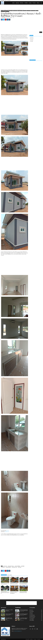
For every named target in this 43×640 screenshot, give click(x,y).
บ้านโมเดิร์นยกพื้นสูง (15, 10)
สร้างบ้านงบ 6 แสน (3, 11)
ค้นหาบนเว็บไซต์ (2, 0)
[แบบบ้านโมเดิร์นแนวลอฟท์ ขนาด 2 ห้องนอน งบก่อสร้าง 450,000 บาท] (17, 619)
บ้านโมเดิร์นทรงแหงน (11, 10)
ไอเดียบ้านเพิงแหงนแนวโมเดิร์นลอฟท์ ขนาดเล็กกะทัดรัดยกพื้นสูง (5, 592)
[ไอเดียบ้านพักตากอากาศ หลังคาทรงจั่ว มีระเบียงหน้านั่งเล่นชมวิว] (14, 580)
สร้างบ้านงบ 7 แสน (7, 11)
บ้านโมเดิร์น (26, 2)
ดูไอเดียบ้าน (31, 639)
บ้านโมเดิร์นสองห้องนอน (20, 10)
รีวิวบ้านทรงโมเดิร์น (28, 10)
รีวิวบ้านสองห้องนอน (33, 10)
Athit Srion (7, 530)
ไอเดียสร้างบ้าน (7, 531)
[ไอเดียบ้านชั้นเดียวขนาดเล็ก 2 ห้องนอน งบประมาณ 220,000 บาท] (17, 615)
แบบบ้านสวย (17, 2)
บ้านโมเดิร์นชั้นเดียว (6, 10)
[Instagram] (32, 629)
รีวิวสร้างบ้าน (21, 2)
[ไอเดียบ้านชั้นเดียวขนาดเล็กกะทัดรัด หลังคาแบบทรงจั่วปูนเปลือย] (3, 619)
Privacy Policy (8, 0)
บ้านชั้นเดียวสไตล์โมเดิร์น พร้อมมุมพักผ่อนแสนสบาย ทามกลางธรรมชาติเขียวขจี (14, 592)
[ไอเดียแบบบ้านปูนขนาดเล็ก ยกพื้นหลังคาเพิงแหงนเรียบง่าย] (5, 580)
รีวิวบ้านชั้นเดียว (24, 10)
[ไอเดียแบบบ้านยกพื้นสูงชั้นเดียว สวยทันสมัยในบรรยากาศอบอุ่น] (23, 588)
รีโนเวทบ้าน (34, 2)
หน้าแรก (13, 2)
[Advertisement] (21, 7)
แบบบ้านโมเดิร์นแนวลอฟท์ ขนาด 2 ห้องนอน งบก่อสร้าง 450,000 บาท (23, 619)
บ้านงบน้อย (30, 2)
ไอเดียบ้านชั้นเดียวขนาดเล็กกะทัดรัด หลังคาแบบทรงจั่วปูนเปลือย (9, 619)
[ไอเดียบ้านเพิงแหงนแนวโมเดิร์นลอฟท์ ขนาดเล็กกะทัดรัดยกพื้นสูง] (5, 588)
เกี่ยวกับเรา (38, 2)
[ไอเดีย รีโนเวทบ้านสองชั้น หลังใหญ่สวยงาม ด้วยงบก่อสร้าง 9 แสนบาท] (17, 610)
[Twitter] (37, 629)
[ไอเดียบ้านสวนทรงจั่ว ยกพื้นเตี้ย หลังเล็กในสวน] (3, 610)
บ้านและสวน (35, 639)
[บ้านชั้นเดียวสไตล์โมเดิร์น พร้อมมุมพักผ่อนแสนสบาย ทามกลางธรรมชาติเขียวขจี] (14, 588)
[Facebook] (30, 629)
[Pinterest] (35, 629)
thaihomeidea (4, 17)
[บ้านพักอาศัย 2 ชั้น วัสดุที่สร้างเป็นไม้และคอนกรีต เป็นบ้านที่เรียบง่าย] (23, 580)
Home (5, 0)
